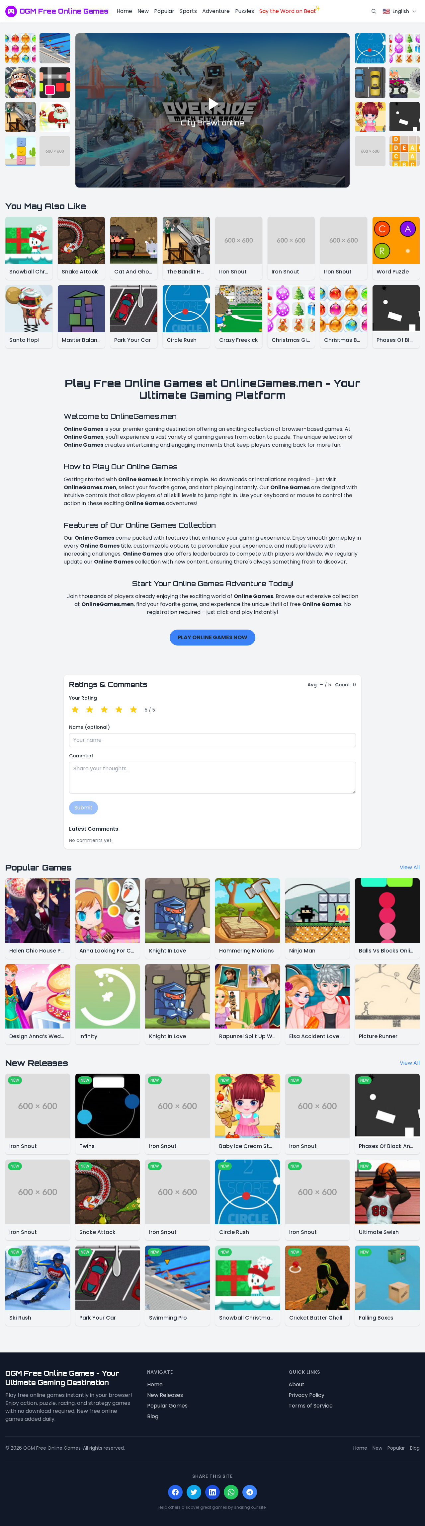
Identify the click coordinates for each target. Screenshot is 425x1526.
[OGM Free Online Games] (11, 11)
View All (410, 867)
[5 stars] (133, 710)
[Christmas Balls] (20, 48)
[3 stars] (104, 710)
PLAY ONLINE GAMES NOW (212, 637)
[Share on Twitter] (194, 1492)
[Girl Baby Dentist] (20, 82)
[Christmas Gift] (55, 117)
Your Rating (83, 698)
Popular (164, 11)
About (296, 1384)
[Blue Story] (20, 151)
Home (124, 11)
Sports (188, 11)
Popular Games (167, 1406)
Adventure (216, 11)
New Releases (165, 1395)
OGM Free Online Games (64, 11)
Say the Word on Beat (287, 11)
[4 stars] (119, 710)
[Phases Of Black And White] (404, 117)
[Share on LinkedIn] (212, 1492)
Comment (81, 755)
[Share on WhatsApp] (231, 1492)
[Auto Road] (370, 82)
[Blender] (55, 82)
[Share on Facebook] (175, 1492)
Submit (83, 807)
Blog (152, 1416)
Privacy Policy (306, 1395)
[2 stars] (90, 710)
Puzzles (244, 11)
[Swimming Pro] (55, 48)
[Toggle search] (374, 11)
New (143, 11)
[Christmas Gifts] (404, 48)
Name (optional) (89, 727)
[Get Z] (404, 151)
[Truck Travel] (404, 82)
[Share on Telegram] (249, 1492)
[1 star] (75, 710)
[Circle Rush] (370, 48)
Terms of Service (311, 1406)
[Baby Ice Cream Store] (370, 117)
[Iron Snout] (55, 151)
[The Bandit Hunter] (20, 117)
